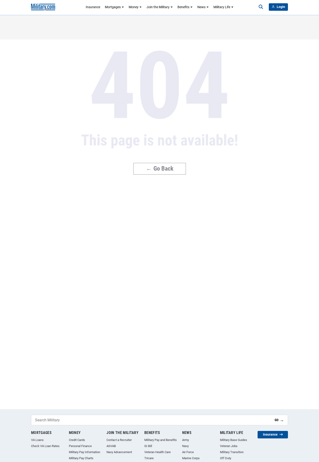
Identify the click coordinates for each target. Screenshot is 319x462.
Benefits (183, 7)
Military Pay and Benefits (160, 440)
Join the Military (158, 7)
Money (133, 7)
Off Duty (225, 458)
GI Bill (148, 446)
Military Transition (232, 452)
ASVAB (111, 446)
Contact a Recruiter (119, 440)
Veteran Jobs (228, 446)
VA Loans (37, 440)
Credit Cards (77, 440)
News (201, 7)
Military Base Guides (233, 440)
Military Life (221, 7)
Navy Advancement (119, 452)
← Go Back (159, 168)
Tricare (149, 458)
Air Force (188, 452)
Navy (185, 446)
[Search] (261, 7)
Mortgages (113, 7)
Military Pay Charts (81, 458)
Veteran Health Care (157, 452)
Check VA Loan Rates (45, 446)
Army (185, 440)
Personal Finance (80, 446)
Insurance (93, 7)
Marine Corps (191, 458)
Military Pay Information (84, 452)
